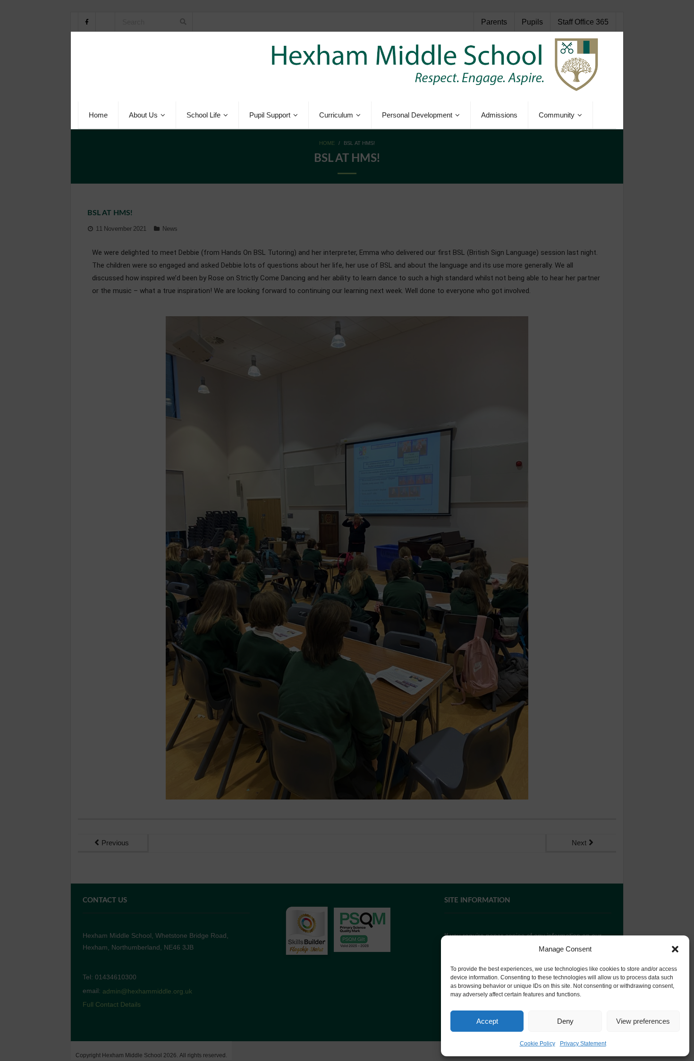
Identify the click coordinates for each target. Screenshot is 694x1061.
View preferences (643, 1021)
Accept (487, 1021)
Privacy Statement (583, 1043)
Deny (565, 1021)
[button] (675, 949)
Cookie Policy (537, 1043)
